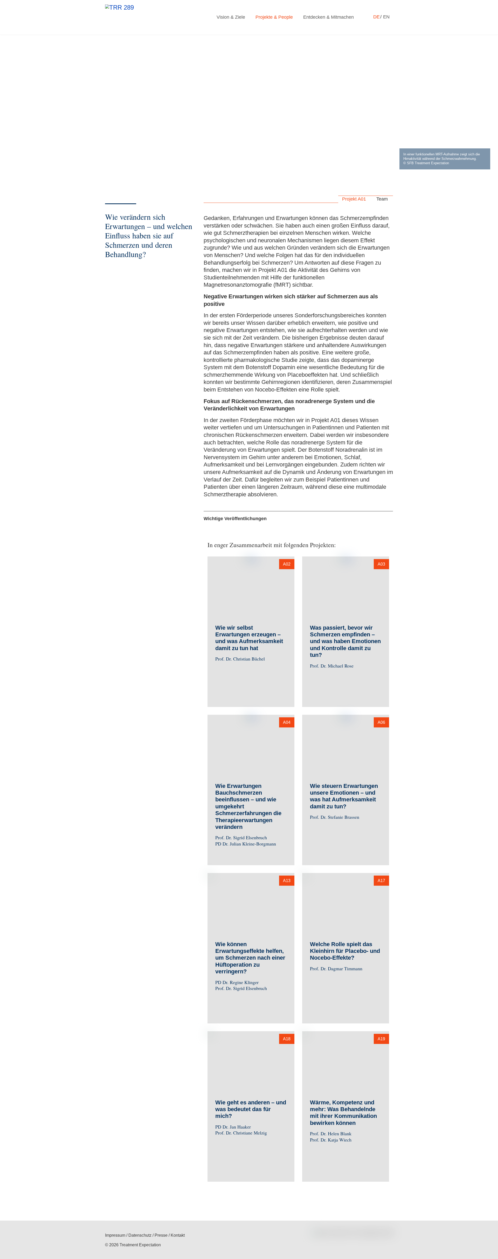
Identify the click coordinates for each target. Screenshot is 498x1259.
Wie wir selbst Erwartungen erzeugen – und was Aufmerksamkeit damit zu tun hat (249, 637)
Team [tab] (381, 199)
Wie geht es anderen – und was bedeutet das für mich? (250, 1109)
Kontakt (178, 1235)
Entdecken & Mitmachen (328, 17)
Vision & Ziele (231, 17)
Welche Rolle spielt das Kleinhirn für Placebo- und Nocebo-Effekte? (345, 951)
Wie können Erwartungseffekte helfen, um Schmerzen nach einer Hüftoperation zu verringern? (250, 958)
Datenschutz (139, 1235)
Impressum (115, 1235)
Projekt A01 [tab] (353, 199)
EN (386, 16)
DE (377, 16)
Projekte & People (274, 17)
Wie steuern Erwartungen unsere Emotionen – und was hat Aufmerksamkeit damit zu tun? (344, 796)
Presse (161, 1235)
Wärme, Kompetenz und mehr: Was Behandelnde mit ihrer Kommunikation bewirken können (343, 1112)
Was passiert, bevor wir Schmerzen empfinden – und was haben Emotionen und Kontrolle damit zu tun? (345, 641)
